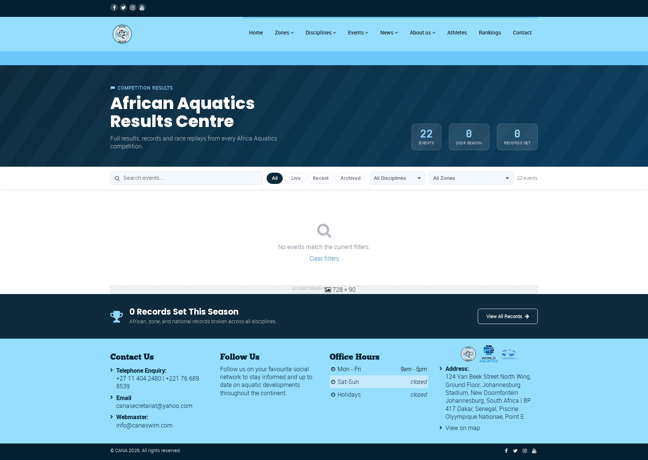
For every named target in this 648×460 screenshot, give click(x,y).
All (275, 178)
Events (356, 32)
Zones (282, 32)
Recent (320, 178)
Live (296, 178)
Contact (522, 32)
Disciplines (319, 32)
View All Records (504, 316)
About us (420, 32)
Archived (350, 178)
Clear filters (324, 258)
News (386, 32)
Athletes (457, 32)
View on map (463, 428)
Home (256, 32)
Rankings (490, 32)
